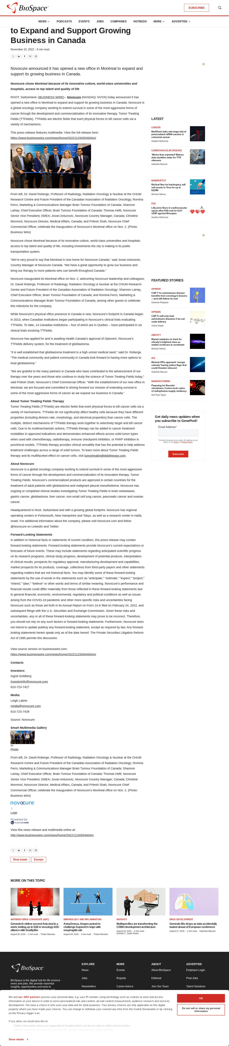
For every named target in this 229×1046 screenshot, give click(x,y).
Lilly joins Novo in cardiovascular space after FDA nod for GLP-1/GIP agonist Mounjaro (169, 210)
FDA (153, 203)
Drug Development (181, 919)
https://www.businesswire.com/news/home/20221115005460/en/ (53, 138)
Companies (118, 21)
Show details (16, 1039)
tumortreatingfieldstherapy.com (105, 455)
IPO (153, 358)
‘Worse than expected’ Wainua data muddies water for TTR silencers (167, 157)
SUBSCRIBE (196, 7)
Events (84, 21)
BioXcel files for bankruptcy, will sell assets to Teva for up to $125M (168, 187)
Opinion (156, 289)
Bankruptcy (158, 180)
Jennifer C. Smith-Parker (128, 933)
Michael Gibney (158, 194)
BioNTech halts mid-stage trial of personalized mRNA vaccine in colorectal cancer (168, 134)
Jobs (100, 21)
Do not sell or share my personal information (201, 1010)
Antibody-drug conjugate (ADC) (30, 919)
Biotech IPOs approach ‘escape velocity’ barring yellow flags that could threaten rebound (169, 365)
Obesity (156, 335)
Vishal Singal (157, 325)
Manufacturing (160, 381)
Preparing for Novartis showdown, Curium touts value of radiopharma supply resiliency (168, 388)
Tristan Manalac (48, 934)
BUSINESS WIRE (51, 97)
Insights (122, 919)
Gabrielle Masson (159, 164)
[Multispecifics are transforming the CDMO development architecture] (141, 902)
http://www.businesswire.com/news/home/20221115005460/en (52, 835)
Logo (14, 812)
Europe (38, 859)
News (42, 21)
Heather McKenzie (159, 141)
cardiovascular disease (166, 150)
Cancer (155, 127)
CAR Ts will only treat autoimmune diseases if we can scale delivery (168, 319)
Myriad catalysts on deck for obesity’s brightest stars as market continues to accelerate (167, 342)
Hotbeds (140, 21)
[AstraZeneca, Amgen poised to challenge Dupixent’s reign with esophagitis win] (88, 902)
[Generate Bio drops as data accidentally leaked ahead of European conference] (193, 902)
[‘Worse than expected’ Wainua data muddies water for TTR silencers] (197, 156)
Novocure (74, 97)
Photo (14, 749)
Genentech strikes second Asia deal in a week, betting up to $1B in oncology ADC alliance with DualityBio (35, 927)
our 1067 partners (29, 997)
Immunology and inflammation (82, 919)
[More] (48, 21)
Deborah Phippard (159, 302)
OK (201, 998)
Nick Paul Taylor (158, 395)
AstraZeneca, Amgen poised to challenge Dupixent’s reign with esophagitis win (82, 927)
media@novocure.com (26, 706)
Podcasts (64, 21)
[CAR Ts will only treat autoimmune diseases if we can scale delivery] (197, 318)
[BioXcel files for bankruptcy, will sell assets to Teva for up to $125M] (197, 186)
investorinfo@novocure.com (29, 681)
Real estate (20, 859)
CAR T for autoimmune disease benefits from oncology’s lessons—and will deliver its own (169, 296)
